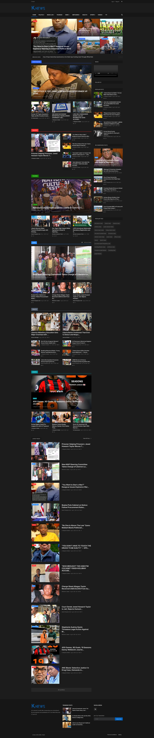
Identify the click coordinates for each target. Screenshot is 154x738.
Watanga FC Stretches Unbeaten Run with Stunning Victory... (112, 170)
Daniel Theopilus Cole (37, 51)
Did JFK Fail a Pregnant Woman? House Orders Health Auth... (49, 342)
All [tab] (82, 242)
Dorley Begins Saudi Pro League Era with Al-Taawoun (40, 425)
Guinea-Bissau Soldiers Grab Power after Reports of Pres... (112, 198)
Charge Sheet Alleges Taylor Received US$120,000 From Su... (61, 296)
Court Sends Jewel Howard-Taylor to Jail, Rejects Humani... (81, 296)
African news (117, 237)
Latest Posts (36, 438)
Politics (34, 130)
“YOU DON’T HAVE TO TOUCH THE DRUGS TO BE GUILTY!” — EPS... (81, 153)
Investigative (36, 62)
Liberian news (116, 223)
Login (112, 1)
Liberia (96, 240)
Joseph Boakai (98, 253)
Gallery (120, 734)
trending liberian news (100, 247)
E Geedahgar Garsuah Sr (84, 32)
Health (34, 309)
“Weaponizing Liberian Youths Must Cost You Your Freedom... (112, 113)
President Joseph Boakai (100, 250)
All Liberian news (99, 223)
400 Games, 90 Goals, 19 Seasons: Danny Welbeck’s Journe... (76, 648)
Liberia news (108, 223)
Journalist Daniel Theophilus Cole (102, 243)
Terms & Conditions (112, 734)
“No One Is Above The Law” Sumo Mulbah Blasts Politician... (81, 144)
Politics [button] (41, 15)
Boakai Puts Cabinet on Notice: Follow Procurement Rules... (39, 296)
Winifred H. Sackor (37, 277)
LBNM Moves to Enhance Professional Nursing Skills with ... (81, 360)
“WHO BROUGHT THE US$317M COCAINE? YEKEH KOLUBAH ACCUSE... (80, 164)
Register (117, 1)
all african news (111, 247)
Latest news (109, 237)
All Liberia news (112, 233)
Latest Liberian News (108, 226)
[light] (122, 1)
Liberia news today (99, 230)
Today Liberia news (110, 230)
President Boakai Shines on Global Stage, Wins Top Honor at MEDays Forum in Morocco (67, 57)
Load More (62, 690)
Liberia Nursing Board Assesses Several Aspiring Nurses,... (49, 360)
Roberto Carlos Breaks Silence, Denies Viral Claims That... (60, 426)
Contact (33, 1)
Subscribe (119, 719)
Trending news (111, 250)
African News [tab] (87, 242)
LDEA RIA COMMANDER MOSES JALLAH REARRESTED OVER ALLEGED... (80, 116)
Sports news (103, 240)
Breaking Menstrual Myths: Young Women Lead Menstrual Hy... (50, 351)
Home (34, 15)
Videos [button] (100, 15)
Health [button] (84, 15)
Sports (34, 372)
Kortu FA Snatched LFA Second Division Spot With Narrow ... (81, 426)
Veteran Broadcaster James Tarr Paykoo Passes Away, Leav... (80, 709)
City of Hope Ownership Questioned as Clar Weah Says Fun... (112, 179)
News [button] (67, 15)
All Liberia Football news (100, 233)
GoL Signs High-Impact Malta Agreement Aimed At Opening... (61, 230)
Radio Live (50, 15)
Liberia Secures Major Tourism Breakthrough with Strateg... (39, 230)
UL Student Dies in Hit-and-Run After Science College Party (81, 716)
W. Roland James (105, 34)
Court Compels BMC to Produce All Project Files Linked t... (113, 207)
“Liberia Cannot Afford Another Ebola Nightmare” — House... (80, 351)
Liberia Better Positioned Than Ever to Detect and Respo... (76, 334)
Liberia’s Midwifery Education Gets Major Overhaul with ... (44, 334)
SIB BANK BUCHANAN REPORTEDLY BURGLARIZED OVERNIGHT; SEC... (61, 115)
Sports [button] (92, 15)
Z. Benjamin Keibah (37, 96)
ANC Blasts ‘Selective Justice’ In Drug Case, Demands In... (75, 669)
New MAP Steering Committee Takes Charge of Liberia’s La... (74, 465)
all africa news (98, 226)
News (34, 242)
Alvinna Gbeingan (35, 337)
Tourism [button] (59, 15)
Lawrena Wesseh (66, 337)
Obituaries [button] (75, 15)
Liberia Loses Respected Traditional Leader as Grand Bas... (81, 723)
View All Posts (86, 438)
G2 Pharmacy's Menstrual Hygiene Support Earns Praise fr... (81, 342)
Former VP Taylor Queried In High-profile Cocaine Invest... (40, 115)
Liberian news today (99, 237)
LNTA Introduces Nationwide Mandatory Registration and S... (82, 230)
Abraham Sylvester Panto (57, 234)
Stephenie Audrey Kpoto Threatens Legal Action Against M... (75, 629)
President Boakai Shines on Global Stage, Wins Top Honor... (113, 188)
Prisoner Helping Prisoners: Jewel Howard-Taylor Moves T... (44, 155)
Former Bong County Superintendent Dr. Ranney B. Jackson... (112, 133)
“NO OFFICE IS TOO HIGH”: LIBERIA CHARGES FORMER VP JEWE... (113, 123)
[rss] (95, 709)
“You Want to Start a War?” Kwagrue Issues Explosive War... (81, 135)
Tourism (35, 176)
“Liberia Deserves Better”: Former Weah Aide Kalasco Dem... (113, 93)
